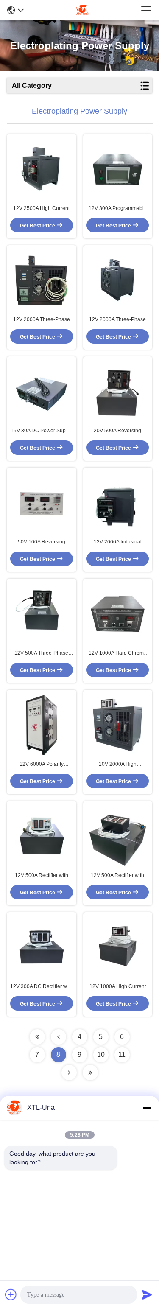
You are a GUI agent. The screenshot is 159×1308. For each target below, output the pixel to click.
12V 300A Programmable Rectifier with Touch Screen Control (118, 208)
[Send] (147, 1294)
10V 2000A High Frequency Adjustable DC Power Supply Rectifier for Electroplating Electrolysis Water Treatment (118, 764)
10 (101, 1054)
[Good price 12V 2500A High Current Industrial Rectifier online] (41, 169)
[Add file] (11, 1294)
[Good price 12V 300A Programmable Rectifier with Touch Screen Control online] (117, 169)
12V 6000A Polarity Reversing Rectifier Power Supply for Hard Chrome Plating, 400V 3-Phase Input (41, 764)
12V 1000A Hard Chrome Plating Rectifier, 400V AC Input (117, 653)
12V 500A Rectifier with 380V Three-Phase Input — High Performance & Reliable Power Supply (117, 875)
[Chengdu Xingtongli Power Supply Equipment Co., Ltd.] (82, 10)
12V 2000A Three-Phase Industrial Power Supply (117, 319)
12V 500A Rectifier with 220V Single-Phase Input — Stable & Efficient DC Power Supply (41, 875)
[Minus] (147, 1108)
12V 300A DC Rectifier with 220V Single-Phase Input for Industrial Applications (41, 986)
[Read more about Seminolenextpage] (37, 1037)
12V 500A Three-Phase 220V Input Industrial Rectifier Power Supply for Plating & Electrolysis (41, 653)
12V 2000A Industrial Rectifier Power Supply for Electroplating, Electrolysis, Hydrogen (117, 542)
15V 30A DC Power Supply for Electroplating (42, 431)
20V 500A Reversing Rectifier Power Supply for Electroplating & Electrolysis (118, 431)
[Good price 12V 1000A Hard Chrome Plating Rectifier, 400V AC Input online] (117, 614)
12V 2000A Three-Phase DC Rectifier (41, 319)
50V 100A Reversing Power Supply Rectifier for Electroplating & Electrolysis (41, 542)
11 (122, 1054)
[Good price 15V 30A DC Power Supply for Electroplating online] (41, 391)
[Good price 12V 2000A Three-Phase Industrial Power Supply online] (117, 280)
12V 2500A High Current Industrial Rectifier (41, 208)
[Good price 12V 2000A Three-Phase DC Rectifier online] (41, 280)
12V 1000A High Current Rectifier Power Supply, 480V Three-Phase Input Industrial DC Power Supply (117, 986)
